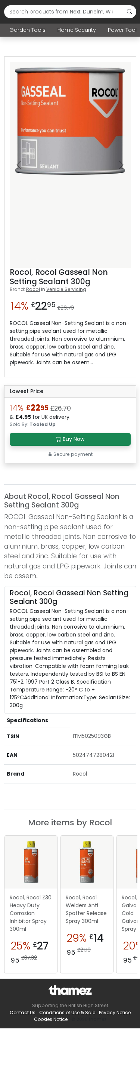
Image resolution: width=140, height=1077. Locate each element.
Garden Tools (27, 30)
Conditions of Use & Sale (67, 1012)
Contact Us (22, 1012)
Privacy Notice (115, 1012)
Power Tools (124, 30)
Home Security (76, 30)
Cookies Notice (51, 1019)
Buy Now (72, 439)
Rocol (33, 289)
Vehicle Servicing (66, 289)
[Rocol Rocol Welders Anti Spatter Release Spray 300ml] (86, 862)
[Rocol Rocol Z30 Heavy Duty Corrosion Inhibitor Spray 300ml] (30, 862)
